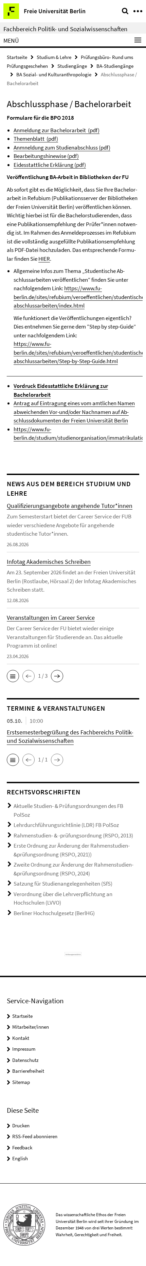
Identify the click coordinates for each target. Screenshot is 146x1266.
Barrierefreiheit (28, 1071)
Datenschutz (25, 1060)
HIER (44, 258)
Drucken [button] (21, 1125)
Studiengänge (72, 66)
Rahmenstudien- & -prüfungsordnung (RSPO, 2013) (73, 835)
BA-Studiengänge (114, 66)
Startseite (17, 57)
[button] (13, 676)
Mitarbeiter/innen (30, 1027)
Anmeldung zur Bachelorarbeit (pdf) (56, 130)
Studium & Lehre (54, 57)
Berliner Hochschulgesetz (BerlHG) (54, 913)
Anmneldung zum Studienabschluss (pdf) (62, 147)
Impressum (23, 1049)
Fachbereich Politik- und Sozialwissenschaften (65, 29)
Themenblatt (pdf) (36, 138)
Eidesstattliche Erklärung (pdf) (50, 165)
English (20, 1158)
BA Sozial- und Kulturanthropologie (53, 74)
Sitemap (21, 1082)
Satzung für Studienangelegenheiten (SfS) (63, 883)
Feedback (22, 1147)
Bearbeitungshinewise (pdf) (46, 156)
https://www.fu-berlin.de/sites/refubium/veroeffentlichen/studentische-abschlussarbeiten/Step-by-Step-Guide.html (80, 352)
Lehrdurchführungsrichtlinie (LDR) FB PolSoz (66, 825)
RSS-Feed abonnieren (34, 1136)
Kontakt (20, 1038)
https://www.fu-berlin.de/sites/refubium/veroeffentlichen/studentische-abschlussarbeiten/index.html (80, 296)
